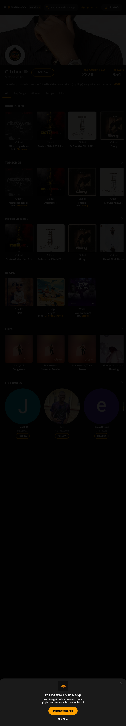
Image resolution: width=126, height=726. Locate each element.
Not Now (63, 719)
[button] (63, 363)
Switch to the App (63, 710)
